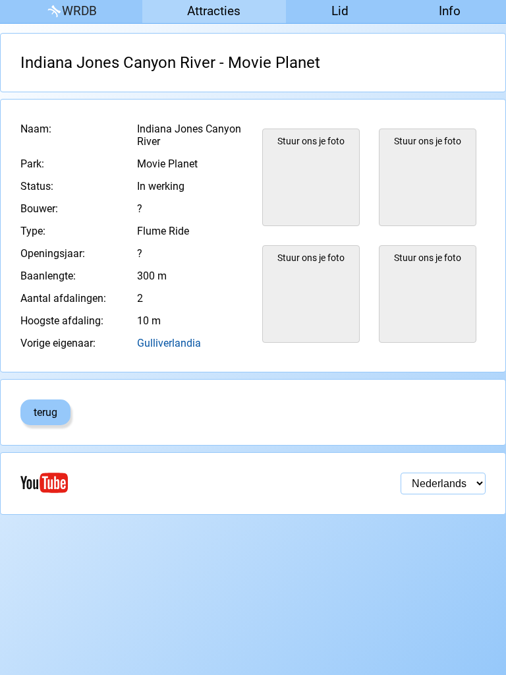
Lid (340, 10)
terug (45, 412)
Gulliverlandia (169, 343)
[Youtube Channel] (136, 483)
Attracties (213, 10)
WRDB (79, 10)
